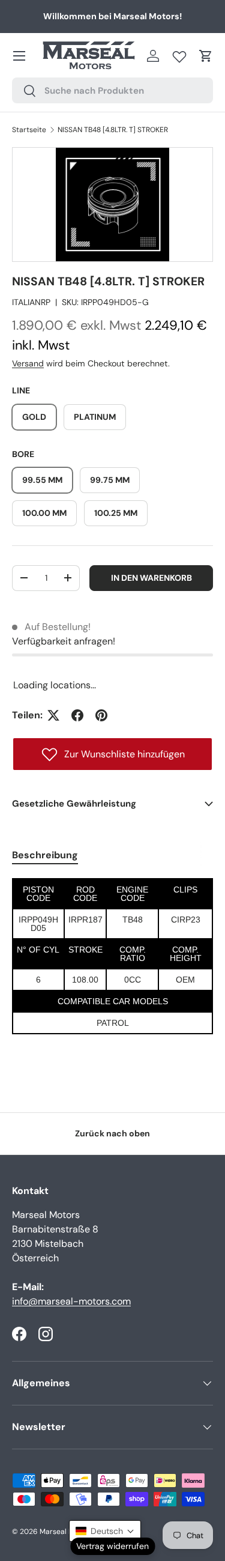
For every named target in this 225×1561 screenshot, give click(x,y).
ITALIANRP (31, 302)
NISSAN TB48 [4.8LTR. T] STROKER (113, 130)
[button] (206, 56)
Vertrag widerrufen (112, 1546)
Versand (28, 363)
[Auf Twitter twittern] (53, 715)
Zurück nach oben (112, 1133)
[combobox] (112, 90)
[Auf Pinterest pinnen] (101, 715)
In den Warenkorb (151, 577)
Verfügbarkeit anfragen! (63, 641)
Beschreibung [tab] (45, 855)
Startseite (29, 130)
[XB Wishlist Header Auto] (179, 54)
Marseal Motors (66, 1531)
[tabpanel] (112, 956)
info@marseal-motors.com (71, 1301)
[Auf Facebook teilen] (77, 715)
